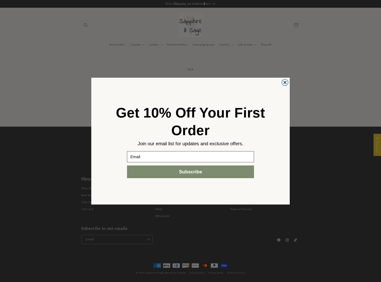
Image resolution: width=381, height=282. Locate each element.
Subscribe (190, 171)
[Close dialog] (285, 82)
